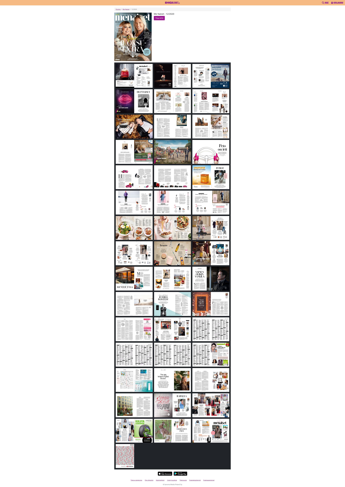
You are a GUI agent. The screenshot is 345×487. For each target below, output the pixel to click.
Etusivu (118, 9)
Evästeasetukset (208, 480)
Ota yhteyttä (149, 480)
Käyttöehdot (160, 480)
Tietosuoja (183, 480)
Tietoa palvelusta (136, 480)
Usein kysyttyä (172, 480)
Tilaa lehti (159, 18)
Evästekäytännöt (195, 480)
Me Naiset (126, 9)
